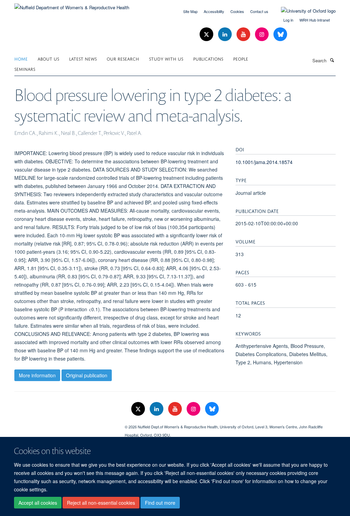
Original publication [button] (86, 375)
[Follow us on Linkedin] (225, 34)
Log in (288, 20)
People (240, 58)
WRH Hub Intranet (314, 20)
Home (21, 58)
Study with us (166, 58)
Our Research (123, 58)
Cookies (237, 11)
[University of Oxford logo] (303, 11)
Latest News (83, 58)
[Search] (332, 60)
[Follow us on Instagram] (262, 34)
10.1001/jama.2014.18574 (264, 162)
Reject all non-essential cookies (101, 502)
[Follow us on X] (207, 34)
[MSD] (64, 424)
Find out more (160, 502)
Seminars (24, 68)
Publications (208, 58)
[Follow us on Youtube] (244, 34)
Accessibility (214, 11)
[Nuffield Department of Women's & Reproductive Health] (71, 5)
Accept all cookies (37, 502)
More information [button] (37, 375)
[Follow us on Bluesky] (280, 34)
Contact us (259, 11)
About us (48, 58)
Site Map (190, 11)
